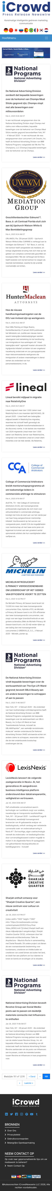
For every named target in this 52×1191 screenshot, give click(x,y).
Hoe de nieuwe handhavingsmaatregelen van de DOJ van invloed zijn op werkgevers (25, 314)
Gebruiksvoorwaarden (17, 1138)
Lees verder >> (39, 157)
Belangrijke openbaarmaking (21, 1142)
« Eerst (32, 1076)
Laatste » (28, 1083)
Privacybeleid (13, 1134)
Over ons (11, 1130)
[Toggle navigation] (46, 38)
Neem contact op (16, 1165)
